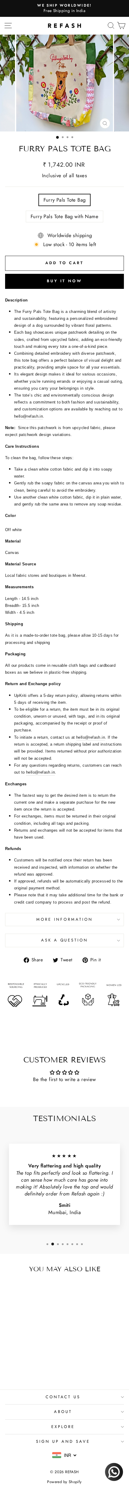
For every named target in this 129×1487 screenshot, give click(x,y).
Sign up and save (63, 1441)
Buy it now (64, 281)
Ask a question (64, 940)
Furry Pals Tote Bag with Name (64, 216)
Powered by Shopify (64, 1482)
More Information (64, 919)
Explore (63, 1427)
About (63, 1411)
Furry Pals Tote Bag (65, 199)
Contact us (63, 1397)
